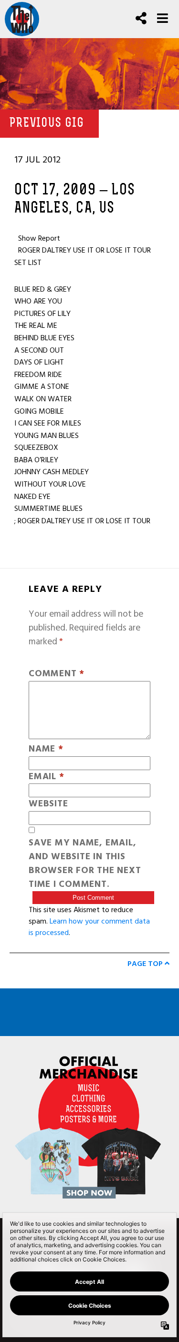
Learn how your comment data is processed (89, 927)
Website (48, 804)
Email (46, 777)
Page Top (146, 963)
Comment (56, 674)
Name (46, 749)
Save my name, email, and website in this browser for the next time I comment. (85, 863)
